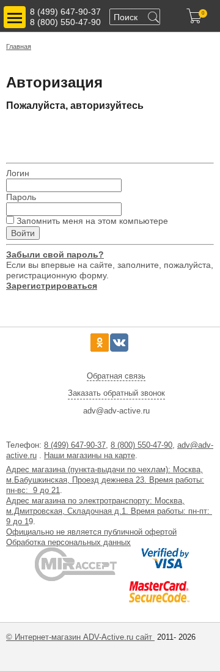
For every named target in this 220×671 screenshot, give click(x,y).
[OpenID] (151, 133)
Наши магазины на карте (89, 455)
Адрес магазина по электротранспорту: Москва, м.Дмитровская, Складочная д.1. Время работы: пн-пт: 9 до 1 (109, 511)
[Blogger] (124, 133)
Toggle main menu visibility (15, 17)
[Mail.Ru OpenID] (70, 133)
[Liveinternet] (97, 133)
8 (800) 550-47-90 (65, 22)
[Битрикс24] (17, 133)
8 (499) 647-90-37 (65, 12)
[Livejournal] (43, 133)
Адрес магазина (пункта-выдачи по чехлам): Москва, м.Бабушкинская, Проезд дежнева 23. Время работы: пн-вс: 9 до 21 (105, 480)
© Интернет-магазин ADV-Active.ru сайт (80, 637)
